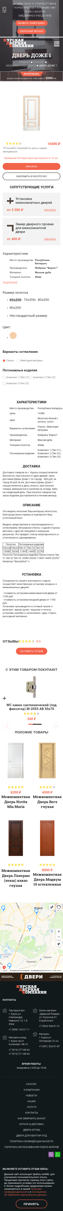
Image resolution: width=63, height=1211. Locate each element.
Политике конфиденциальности (23, 1190)
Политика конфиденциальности (31, 1141)
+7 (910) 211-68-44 (19, 1053)
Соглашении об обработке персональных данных (25, 1193)
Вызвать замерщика (31, 23)
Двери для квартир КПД (31, 1135)
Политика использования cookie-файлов (31, 1147)
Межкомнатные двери (21, 65)
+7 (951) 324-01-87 (35, 11)
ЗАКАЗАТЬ (31, 166)
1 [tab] (31, 724)
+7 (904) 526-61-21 (49, 1026)
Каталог (38, 62)
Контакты (31, 1112)
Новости (31, 1095)
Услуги (31, 1107)
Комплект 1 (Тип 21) (17, 377)
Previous (7, 725)
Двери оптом (31, 1129)
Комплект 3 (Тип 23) (17, 383)
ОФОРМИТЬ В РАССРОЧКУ (31, 176)
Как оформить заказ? (31, 1118)
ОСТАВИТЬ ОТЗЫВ (31, 651)
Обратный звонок (31, 31)
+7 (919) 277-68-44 (45, 3)
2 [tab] (35, 724)
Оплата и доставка (31, 1124)
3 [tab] (39, 724)
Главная (24, 62)
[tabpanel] (31, 698)
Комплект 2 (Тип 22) (44, 377)
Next (55, 725)
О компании (32, 1089)
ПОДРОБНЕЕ (10, 282)
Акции (31, 1101)
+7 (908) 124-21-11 (24, 3)
